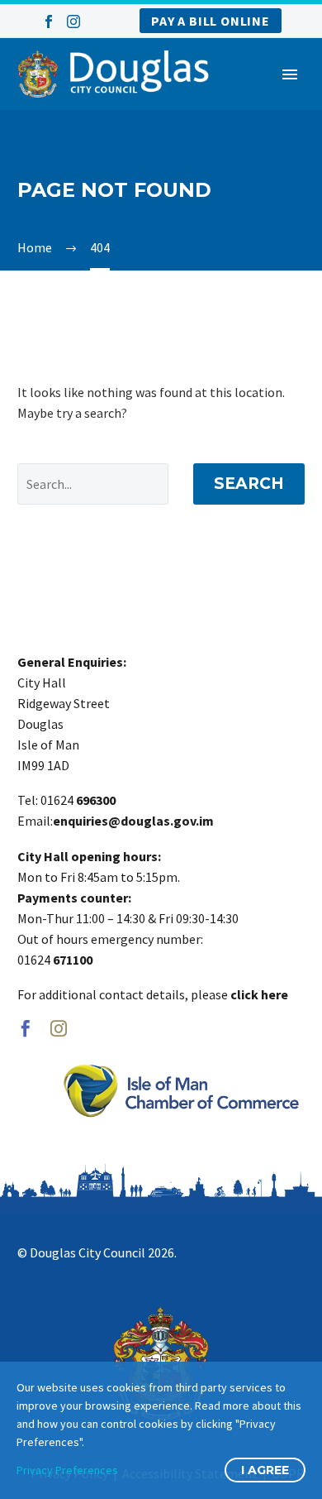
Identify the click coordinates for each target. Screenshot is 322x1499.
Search (249, 483)
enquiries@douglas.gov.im (133, 820)
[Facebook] (48, 21)
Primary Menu (290, 74)
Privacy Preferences (67, 1470)
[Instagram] (73, 21)
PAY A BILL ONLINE (210, 20)
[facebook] (25, 1028)
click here (259, 994)
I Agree (265, 1470)
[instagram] (58, 1028)
